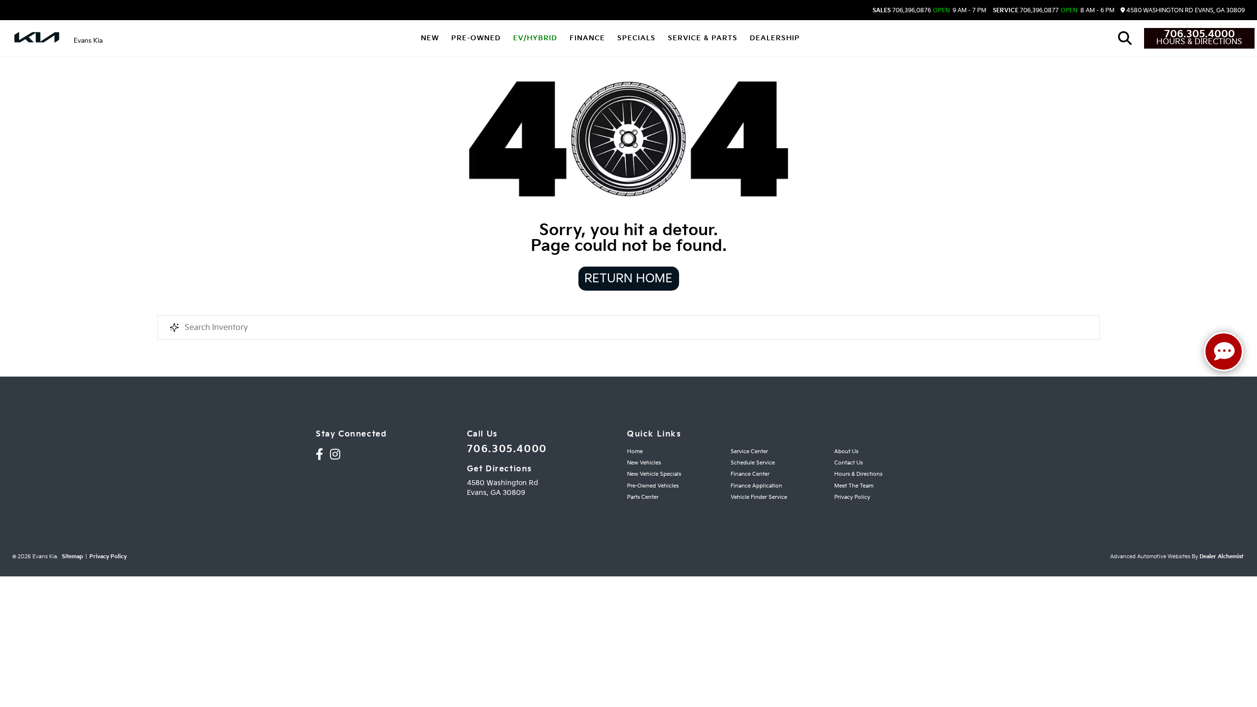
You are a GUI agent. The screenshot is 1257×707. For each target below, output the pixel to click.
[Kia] (36, 38)
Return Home (628, 279)
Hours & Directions (1199, 42)
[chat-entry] (1223, 351)
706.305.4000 (1199, 34)
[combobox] (628, 327)
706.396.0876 (902, 11)
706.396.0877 (1026, 11)
